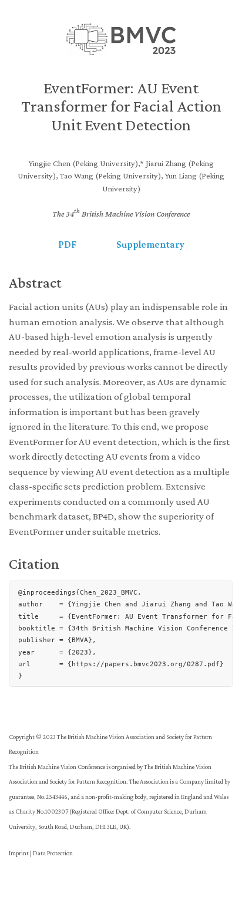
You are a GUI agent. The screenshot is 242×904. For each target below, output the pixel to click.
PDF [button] (67, 244)
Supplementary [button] (150, 244)
